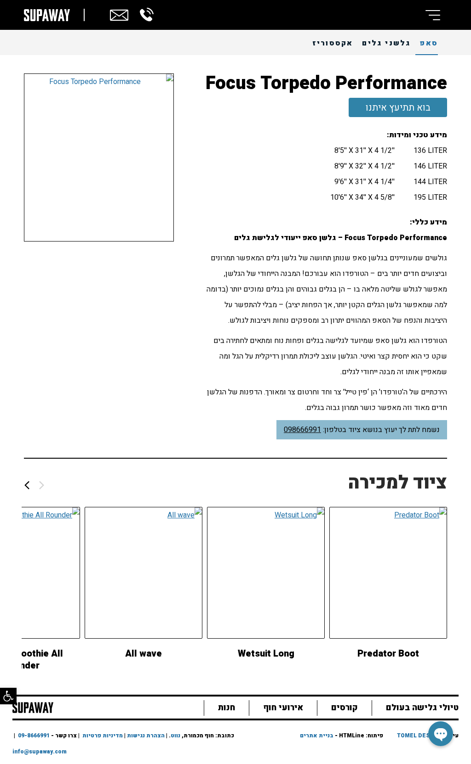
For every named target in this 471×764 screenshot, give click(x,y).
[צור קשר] (119, 13)
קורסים (344, 708)
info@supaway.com (39, 751)
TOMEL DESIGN (418, 735)
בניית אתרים (316, 735)
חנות (226, 708)
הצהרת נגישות (146, 735)
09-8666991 (34, 735)
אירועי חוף (283, 708)
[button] (8, 696)
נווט (175, 735)
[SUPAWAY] (32, 706)
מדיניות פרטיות (102, 735)
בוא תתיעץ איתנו (398, 107)
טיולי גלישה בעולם (422, 708)
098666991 (302, 429)
